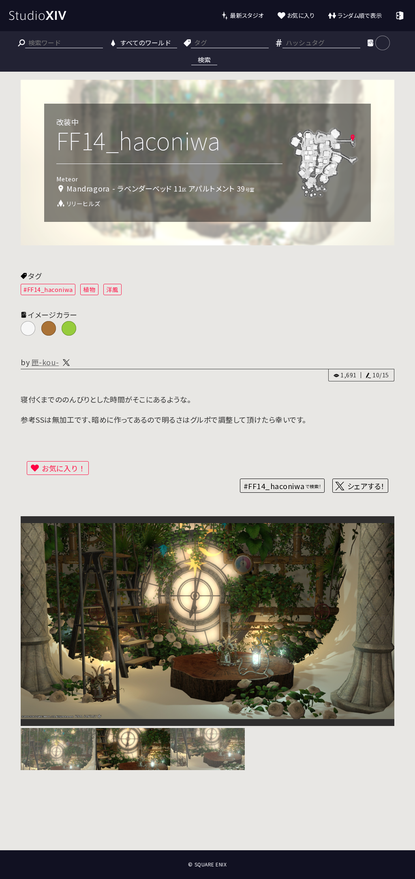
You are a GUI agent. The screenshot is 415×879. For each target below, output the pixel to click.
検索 (204, 59)
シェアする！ (366, 486)
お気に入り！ (64, 468)
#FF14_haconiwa (48, 289)
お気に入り (301, 15)
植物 (89, 289)
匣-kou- (45, 362)
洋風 (112, 289)
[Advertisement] (207, 820)
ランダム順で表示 (360, 15)
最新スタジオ (246, 15)
